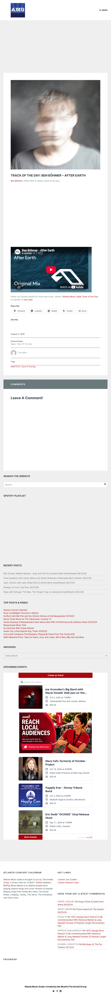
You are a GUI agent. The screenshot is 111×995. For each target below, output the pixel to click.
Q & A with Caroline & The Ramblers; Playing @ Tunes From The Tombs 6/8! (39, 634)
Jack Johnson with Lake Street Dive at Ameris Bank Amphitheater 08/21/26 (39, 582)
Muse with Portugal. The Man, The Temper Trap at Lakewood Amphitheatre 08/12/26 (43, 592)
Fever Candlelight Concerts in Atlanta (20, 613)
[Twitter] (52, 991)
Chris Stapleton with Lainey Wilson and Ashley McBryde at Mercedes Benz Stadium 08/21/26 (47, 578)
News (13, 344)
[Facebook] (56, 991)
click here (28, 299)
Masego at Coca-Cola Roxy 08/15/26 (21, 587)
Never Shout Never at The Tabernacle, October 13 (27, 619)
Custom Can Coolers (67, 879)
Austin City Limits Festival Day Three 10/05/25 (25, 631)
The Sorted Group (78, 986)
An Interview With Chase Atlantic (18, 628)
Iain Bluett (62, 986)
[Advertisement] (55, 42)
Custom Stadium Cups (68, 882)
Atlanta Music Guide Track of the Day (80, 296)
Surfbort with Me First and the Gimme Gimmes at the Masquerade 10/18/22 (38, 616)
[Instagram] (59, 991)
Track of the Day (28, 367)
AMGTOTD (15, 367)
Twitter (39, 882)
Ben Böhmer (16, 181)
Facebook (10, 959)
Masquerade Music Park (14, 625)
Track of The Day (24, 344)
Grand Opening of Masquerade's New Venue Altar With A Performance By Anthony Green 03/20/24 (50, 622)
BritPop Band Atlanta (13, 885)
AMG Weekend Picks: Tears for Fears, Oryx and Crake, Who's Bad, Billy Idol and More (43, 637)
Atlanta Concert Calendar (15, 610)
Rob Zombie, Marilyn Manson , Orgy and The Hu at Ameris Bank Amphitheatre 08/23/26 (44, 573)
